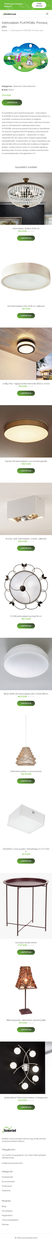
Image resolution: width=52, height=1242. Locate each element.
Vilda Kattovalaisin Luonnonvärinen (26, 771)
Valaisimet (17, 86)
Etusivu (5, 30)
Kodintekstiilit (7, 1177)
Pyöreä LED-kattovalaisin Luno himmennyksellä (26, 461)
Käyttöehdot (7, 1215)
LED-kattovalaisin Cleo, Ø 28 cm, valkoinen (26, 306)
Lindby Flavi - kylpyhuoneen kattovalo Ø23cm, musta (26, 383)
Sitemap (5, 1224)
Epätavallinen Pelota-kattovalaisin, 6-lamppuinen (26, 1097)
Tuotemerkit (7, 1186)
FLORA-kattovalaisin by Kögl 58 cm (26, 616)
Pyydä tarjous (39, 5)
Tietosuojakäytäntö (10, 1220)
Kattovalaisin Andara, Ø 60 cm (26, 228)
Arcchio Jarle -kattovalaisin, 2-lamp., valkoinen (26, 538)
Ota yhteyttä (7, 1211)
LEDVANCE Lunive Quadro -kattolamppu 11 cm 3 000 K (26, 850)
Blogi (4, 1206)
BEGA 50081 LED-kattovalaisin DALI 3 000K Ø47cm (26, 694)
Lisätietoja (12, 102)
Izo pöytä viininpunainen (26, 942)
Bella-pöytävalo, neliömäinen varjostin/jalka (26, 1020)
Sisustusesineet (8, 1181)
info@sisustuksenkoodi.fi (12, 1163)
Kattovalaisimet (28, 86)
